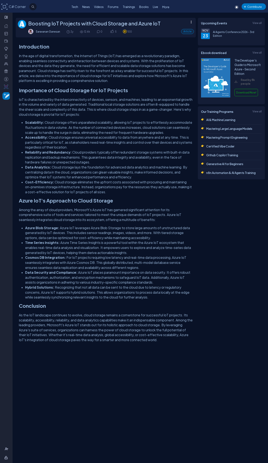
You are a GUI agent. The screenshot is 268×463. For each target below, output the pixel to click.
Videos (99, 7)
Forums (113, 7)
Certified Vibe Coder (220, 146)
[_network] (7, 63)
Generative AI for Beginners (224, 164)
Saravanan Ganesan (48, 31)
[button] (112, 31)
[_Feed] (7, 25)
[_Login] (6, 457)
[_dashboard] (7, 33)
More (165, 7)
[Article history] (68, 31)
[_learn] (7, 48)
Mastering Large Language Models (229, 128)
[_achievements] (7, 56)
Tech (74, 7)
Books (144, 7)
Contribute (254, 6)
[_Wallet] (7, 41)
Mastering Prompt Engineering (226, 137)
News (86, 7)
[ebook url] (215, 97)
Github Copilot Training (222, 155)
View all (257, 23)
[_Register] (7, 449)
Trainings (129, 7)
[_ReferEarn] (7, 71)
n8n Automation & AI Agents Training (231, 173)
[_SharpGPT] (7, 86)
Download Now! (246, 92)
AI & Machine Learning (220, 120)
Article (187, 31)
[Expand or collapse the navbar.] (6, 17)
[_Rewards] (7, 79)
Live (155, 7)
